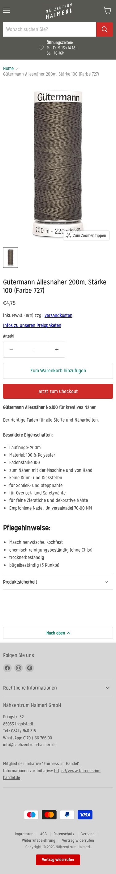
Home (8, 68)
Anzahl (8, 336)
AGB (43, 833)
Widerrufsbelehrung (38, 840)
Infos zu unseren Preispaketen (32, 325)
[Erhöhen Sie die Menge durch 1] (57, 350)
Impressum (24, 833)
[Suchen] (104, 29)
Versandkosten (58, 315)
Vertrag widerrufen (78, 840)
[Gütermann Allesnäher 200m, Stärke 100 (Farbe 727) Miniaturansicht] (10, 257)
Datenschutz (64, 833)
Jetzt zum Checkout (58, 391)
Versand (88, 833)
